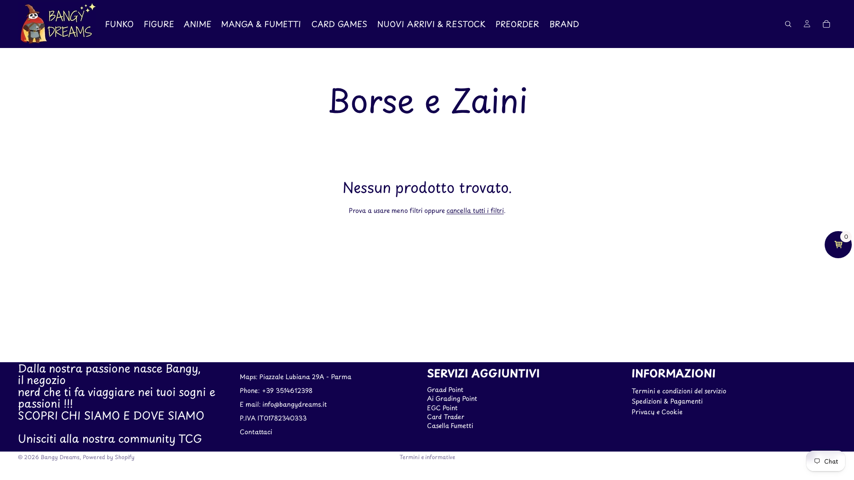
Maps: (249, 377)
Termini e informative (427, 457)
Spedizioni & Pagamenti (667, 401)
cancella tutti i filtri (475, 210)
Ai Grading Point (452, 398)
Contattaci (256, 431)
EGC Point (442, 407)
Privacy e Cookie (657, 411)
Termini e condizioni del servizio (679, 391)
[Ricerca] (788, 24)
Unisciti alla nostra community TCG (110, 439)
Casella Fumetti (450, 426)
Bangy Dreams (60, 457)
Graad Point (445, 389)
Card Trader (445, 416)
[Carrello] (826, 24)
